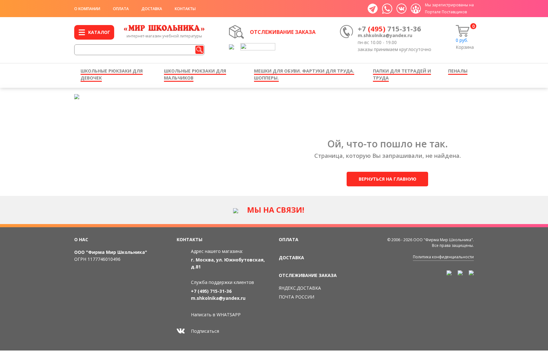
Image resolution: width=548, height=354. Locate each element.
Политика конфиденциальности (443, 257)
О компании (87, 8)
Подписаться (205, 331)
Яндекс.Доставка (300, 288)
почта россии (296, 297)
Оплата (121, 8)
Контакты (185, 8)
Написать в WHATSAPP (216, 315)
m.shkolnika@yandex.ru (385, 35)
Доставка (151, 8)
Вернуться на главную (387, 179)
